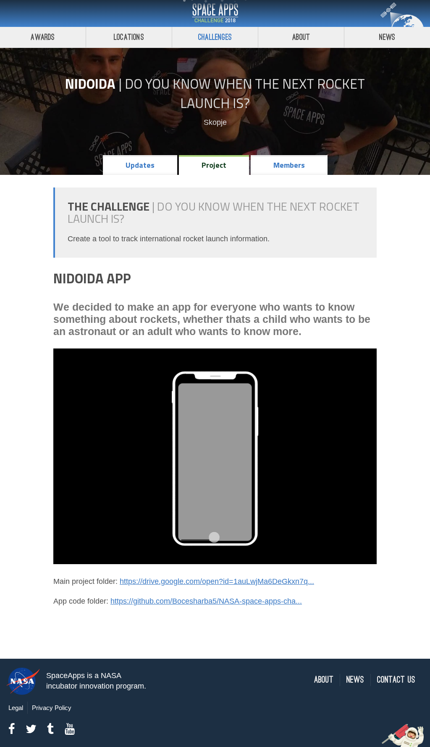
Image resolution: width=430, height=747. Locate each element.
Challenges (215, 37)
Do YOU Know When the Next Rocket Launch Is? (245, 93)
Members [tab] (289, 165)
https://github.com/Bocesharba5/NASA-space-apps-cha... (206, 601)
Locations (129, 37)
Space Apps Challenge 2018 (215, 13)
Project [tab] (214, 165)
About (301, 37)
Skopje (215, 122)
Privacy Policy (51, 707)
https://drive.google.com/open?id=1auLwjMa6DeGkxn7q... (217, 581)
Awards (43, 37)
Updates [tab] (140, 165)
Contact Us (396, 680)
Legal (15, 707)
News (387, 37)
